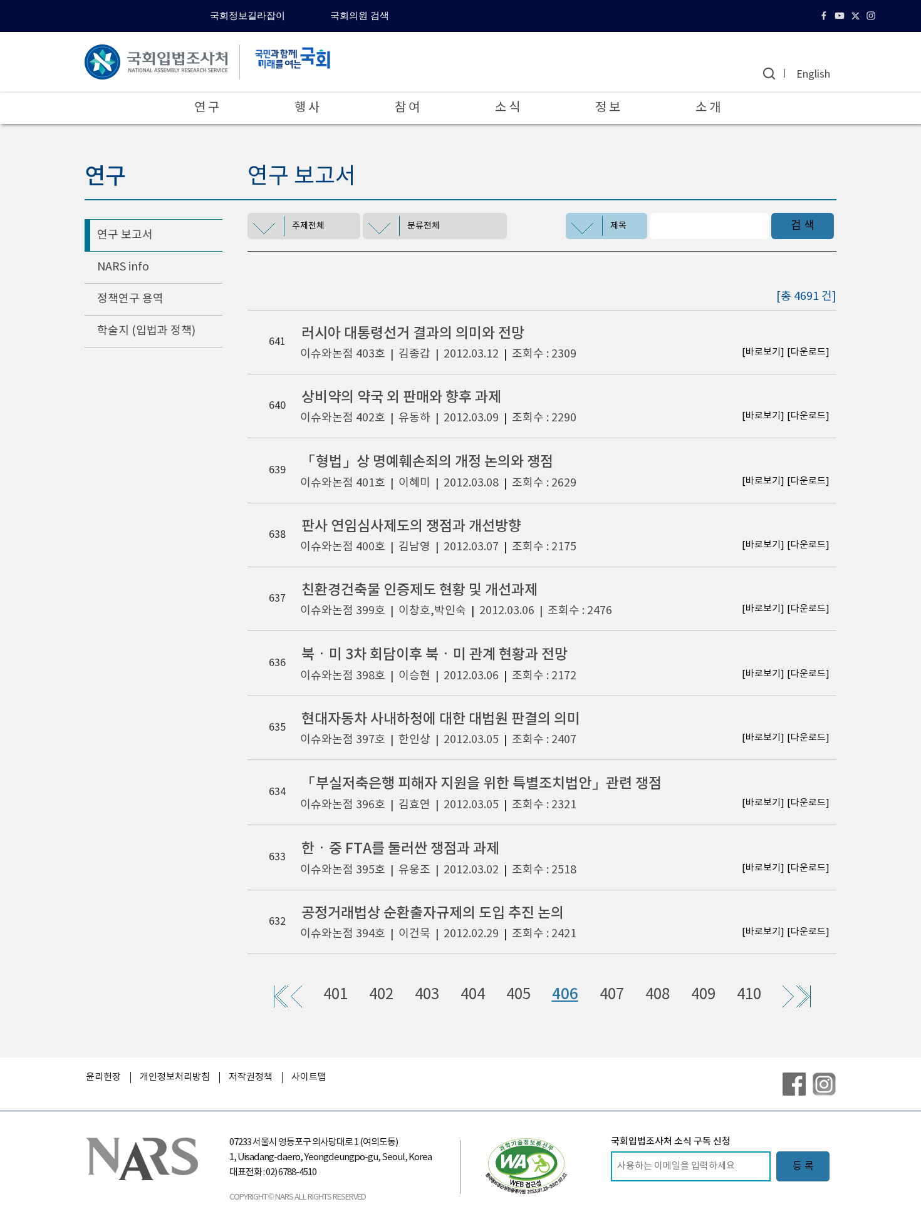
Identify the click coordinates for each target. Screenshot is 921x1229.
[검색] (769, 73)
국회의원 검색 (359, 16)
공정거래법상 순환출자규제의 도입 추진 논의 (432, 913)
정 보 (607, 108)
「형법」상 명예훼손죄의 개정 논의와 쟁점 (427, 461)
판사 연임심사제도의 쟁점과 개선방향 (411, 526)
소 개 (708, 108)
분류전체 (423, 226)
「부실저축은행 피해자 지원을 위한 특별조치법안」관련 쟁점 (481, 783)
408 (657, 995)
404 (472, 995)
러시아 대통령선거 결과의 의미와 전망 (412, 333)
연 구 (206, 108)
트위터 (856, 16)
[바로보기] (763, 352)
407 (612, 995)
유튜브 (841, 16)
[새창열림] (526, 1165)
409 (703, 995)
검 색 (802, 225)
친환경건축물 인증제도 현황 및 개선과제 (419, 590)
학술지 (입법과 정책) (146, 330)
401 (335, 995)
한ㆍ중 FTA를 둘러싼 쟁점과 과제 (400, 848)
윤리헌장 (103, 1077)
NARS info (123, 267)
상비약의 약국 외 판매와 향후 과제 (401, 397)
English (813, 74)
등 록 (803, 1166)
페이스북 (825, 16)
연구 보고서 (125, 235)
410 (749, 995)
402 (381, 995)
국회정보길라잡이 (247, 16)
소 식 (507, 108)
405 (518, 995)
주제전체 (308, 226)
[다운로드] (808, 352)
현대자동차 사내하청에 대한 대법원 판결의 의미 (440, 719)
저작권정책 (251, 1077)
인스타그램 (872, 16)
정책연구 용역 (130, 299)
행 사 (307, 108)
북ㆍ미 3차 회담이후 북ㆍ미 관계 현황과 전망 (434, 654)
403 (427, 995)
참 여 (407, 108)
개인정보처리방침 (175, 1077)
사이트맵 (308, 1077)
